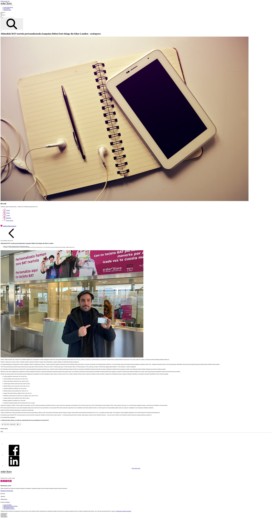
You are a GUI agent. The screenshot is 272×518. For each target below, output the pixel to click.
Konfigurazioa (4, 513)
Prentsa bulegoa (5, 502)
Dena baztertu (4, 516)
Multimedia (8, 218)
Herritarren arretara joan (7, 490)
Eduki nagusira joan (5, 1)
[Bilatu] (12, 24)
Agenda (8, 215)
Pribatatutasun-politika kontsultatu (123, 511)
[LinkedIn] (14, 466)
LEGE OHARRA (7, 505)
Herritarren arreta (7, 10)
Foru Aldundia (6, 8)
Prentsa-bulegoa (9, 220)
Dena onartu (3, 515)
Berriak (8, 212)
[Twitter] (14, 444)
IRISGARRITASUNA (8, 507)
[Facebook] (14, 455)
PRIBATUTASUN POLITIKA (10, 506)
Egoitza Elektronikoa (8, 7)
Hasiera (8, 210)
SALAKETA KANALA (9, 508)
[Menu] (12, 5)
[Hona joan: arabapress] (6, 5)
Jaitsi (2, 431)
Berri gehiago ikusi (136, 468)
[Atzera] (11, 238)
